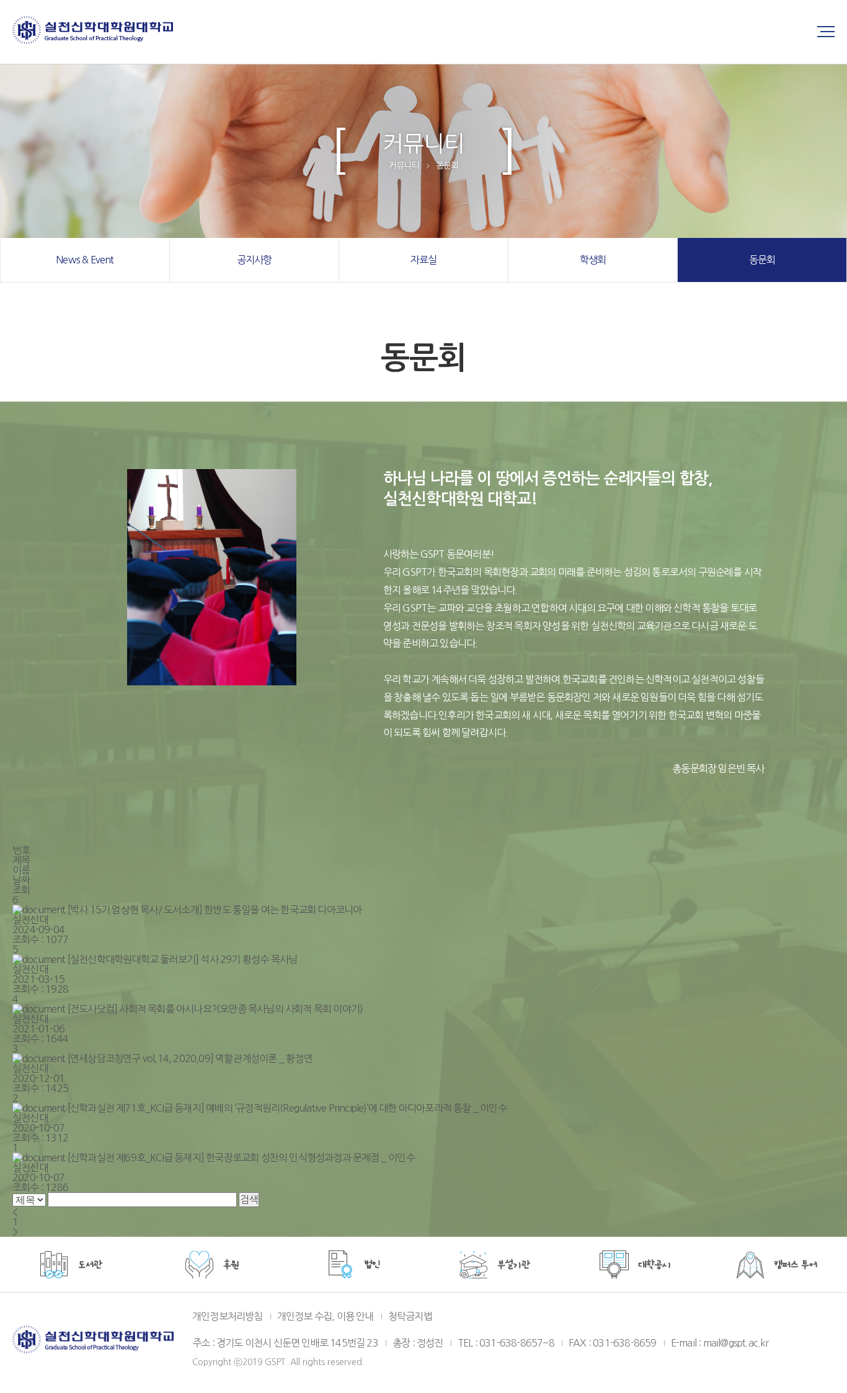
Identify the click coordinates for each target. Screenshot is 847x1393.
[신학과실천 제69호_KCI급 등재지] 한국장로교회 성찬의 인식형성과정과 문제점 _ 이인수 (241, 1157)
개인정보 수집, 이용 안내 (325, 1316)
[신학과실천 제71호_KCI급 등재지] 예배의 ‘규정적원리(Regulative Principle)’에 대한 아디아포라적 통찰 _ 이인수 (287, 1108)
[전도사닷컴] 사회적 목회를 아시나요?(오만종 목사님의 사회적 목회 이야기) (215, 1009)
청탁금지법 (410, 1316)
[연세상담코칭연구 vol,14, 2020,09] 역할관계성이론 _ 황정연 (190, 1058)
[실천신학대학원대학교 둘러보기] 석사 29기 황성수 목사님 (182, 959)
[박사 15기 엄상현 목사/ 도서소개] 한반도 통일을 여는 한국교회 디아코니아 (215, 910)
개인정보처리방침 (227, 1316)
